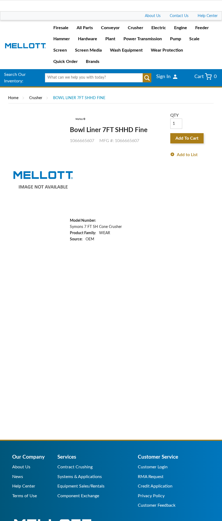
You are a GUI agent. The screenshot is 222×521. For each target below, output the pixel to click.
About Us (153, 16)
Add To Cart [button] (186, 138)
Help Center (208, 16)
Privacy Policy (151, 496)
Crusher (35, 98)
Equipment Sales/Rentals (81, 486)
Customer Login (153, 467)
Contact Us (179, 16)
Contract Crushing (75, 467)
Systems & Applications (79, 477)
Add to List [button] (187, 155)
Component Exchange (78, 496)
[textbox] (96, 77)
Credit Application (155, 486)
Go (147, 77)
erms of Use (25, 496)
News (17, 477)
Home (13, 98)
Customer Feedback (156, 505)
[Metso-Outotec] (80, 119)
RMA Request (151, 477)
